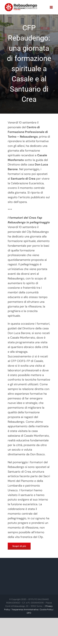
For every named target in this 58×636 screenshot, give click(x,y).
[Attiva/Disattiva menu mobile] (51, 7)
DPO (29, 613)
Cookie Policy (46, 609)
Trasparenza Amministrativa (24, 609)
